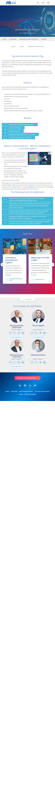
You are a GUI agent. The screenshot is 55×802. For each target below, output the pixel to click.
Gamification (44, 39)
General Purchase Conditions (26, 391)
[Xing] (30, 385)
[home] (11, 2)
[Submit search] (38, 3)
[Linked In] (20, 385)
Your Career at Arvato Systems (42, 391)
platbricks (31, 187)
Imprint (7, 391)
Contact (21, 394)
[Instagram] (25, 385)
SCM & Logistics (13, 39)
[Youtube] (35, 385)
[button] (39, 159)
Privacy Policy (14, 391)
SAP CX (16, 187)
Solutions (5, 39)
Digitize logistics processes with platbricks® (29, 39)
